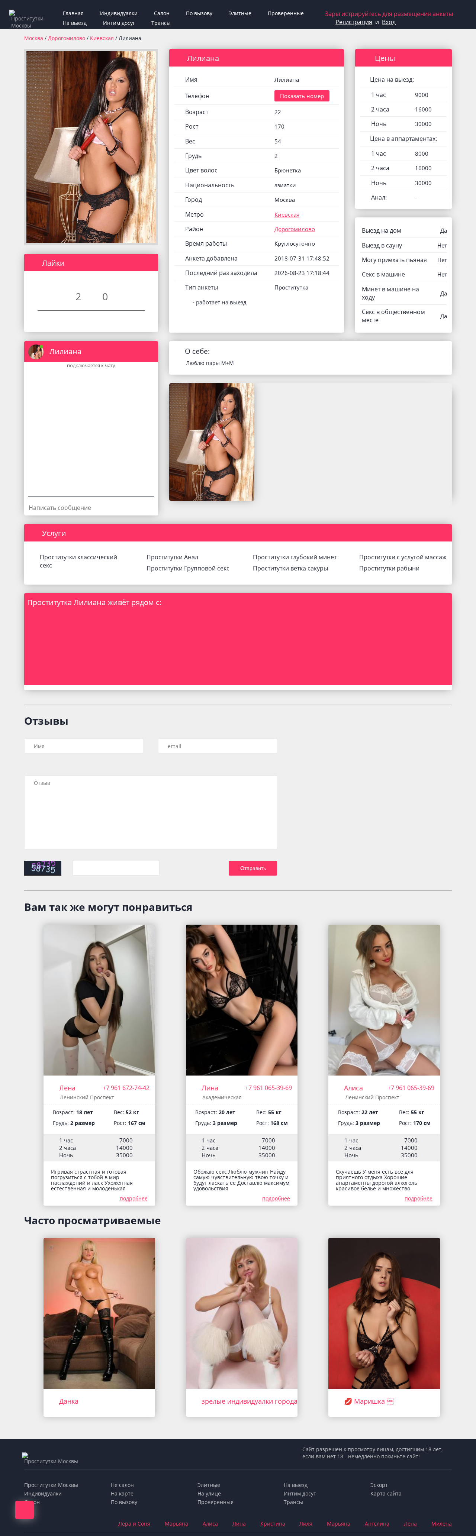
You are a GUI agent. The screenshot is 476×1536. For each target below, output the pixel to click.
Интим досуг (119, 22)
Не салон (122, 1484)
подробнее (134, 1198)
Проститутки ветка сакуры (290, 568)
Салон (162, 13)
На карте (122, 1493)
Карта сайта (386, 1493)
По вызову (199, 13)
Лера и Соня (134, 1523)
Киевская (102, 38)
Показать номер (302, 96)
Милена (441, 1523)
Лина (210, 1087)
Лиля (305, 1523)
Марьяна (176, 1523)
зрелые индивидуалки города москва (262, 1401)
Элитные (240, 13)
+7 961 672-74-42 (126, 1088)
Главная (73, 13)
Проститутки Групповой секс (188, 568)
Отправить (253, 868)
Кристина (272, 1523)
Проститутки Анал (172, 557)
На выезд (75, 22)
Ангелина (377, 1523)
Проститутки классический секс (78, 561)
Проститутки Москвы (51, 1484)
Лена (67, 1087)
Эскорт (379, 1484)
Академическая (222, 1097)
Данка (68, 1401)
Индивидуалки (119, 13)
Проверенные (286, 13)
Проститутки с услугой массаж (403, 557)
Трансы (161, 22)
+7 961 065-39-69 (268, 1088)
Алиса (353, 1087)
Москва (33, 38)
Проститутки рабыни (389, 568)
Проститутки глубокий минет (295, 557)
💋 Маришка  (368, 1401)
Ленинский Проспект (87, 1097)
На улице (209, 1493)
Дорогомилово (67, 38)
